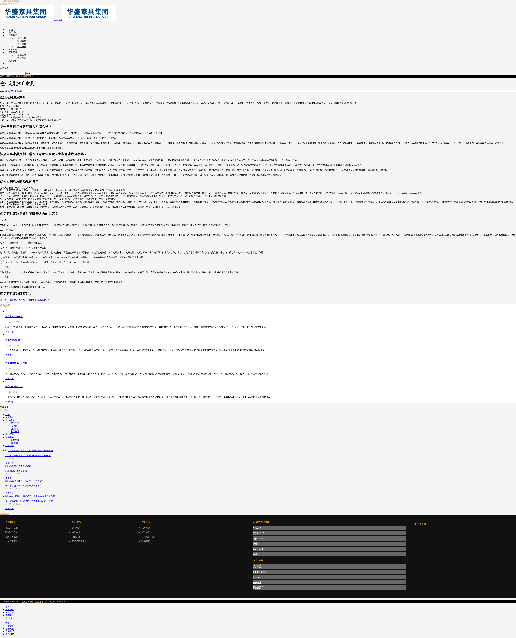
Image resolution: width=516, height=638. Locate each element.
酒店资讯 (10, 76)
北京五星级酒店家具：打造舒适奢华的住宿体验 (28, 455)
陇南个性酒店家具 (14, 386)
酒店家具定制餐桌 (14, 316)
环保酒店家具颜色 (16, 300)
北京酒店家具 (5, 1)
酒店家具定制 (17, 1)
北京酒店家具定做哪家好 (17, 471)
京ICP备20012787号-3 (54, 602)
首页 (2, 76)
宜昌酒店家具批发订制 (16, 363)
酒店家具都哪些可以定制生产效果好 (22, 486)
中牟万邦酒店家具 (14, 340)
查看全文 (9, 332)
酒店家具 (58, 20)
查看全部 (4, 513)
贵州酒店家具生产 (40, 300)
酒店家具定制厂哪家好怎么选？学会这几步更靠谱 (29, 501)
